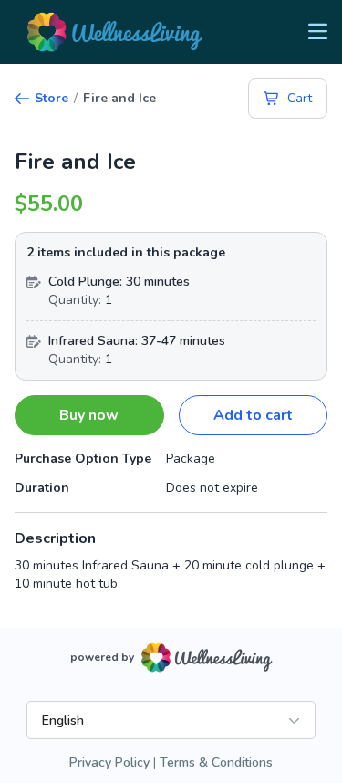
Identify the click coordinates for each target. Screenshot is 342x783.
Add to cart (253, 415)
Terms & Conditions (216, 762)
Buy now (89, 415)
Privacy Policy (109, 762)
